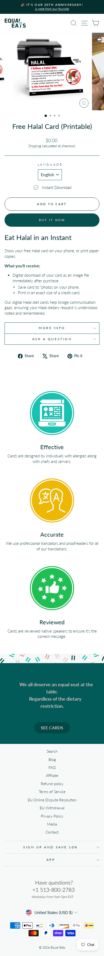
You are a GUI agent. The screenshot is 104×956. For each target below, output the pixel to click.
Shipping (34, 146)
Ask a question (52, 339)
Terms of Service (52, 792)
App (50, 860)
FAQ (52, 767)
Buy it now (52, 220)
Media (52, 824)
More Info (52, 328)
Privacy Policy (52, 816)
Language (50, 164)
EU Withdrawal (52, 808)
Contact (52, 832)
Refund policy (52, 784)
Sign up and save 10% (50, 847)
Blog (52, 759)
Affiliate (52, 775)
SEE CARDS (52, 727)
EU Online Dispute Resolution (52, 800)
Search (52, 751)
